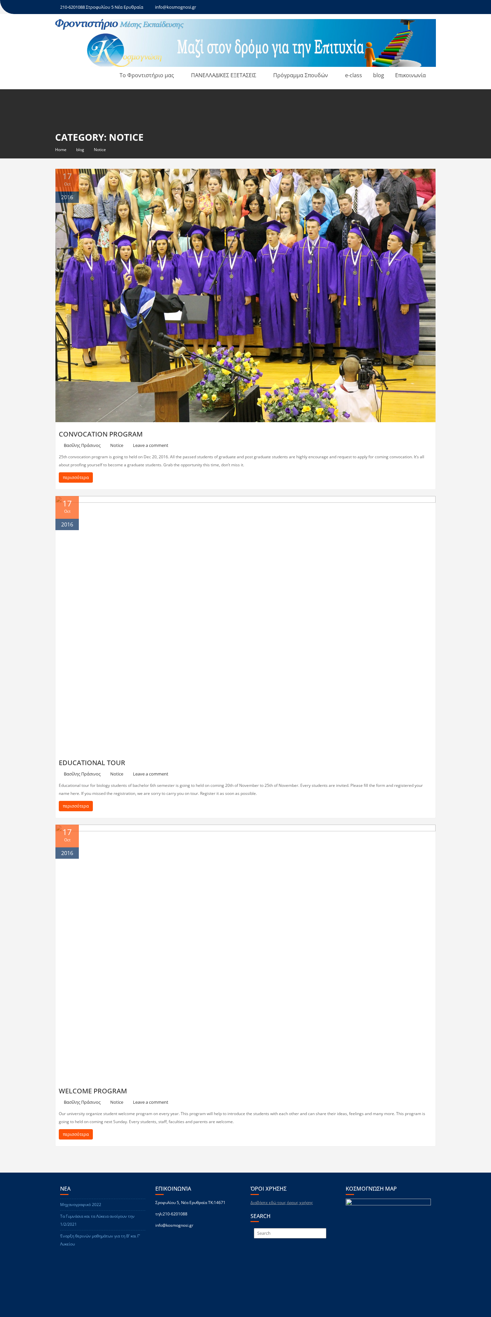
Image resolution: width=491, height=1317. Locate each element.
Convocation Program (101, 434)
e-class (353, 75)
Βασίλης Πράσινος (82, 445)
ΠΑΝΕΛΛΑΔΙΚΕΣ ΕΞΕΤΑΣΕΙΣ (223, 75)
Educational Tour (92, 762)
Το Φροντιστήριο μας (147, 75)
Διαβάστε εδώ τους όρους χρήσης (282, 1202)
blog (378, 75)
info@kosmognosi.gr (175, 7)
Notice (116, 445)
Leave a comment (150, 445)
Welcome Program (93, 1090)
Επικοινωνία (410, 75)
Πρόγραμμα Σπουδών (300, 75)
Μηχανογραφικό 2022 (80, 1204)
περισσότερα (76, 477)
